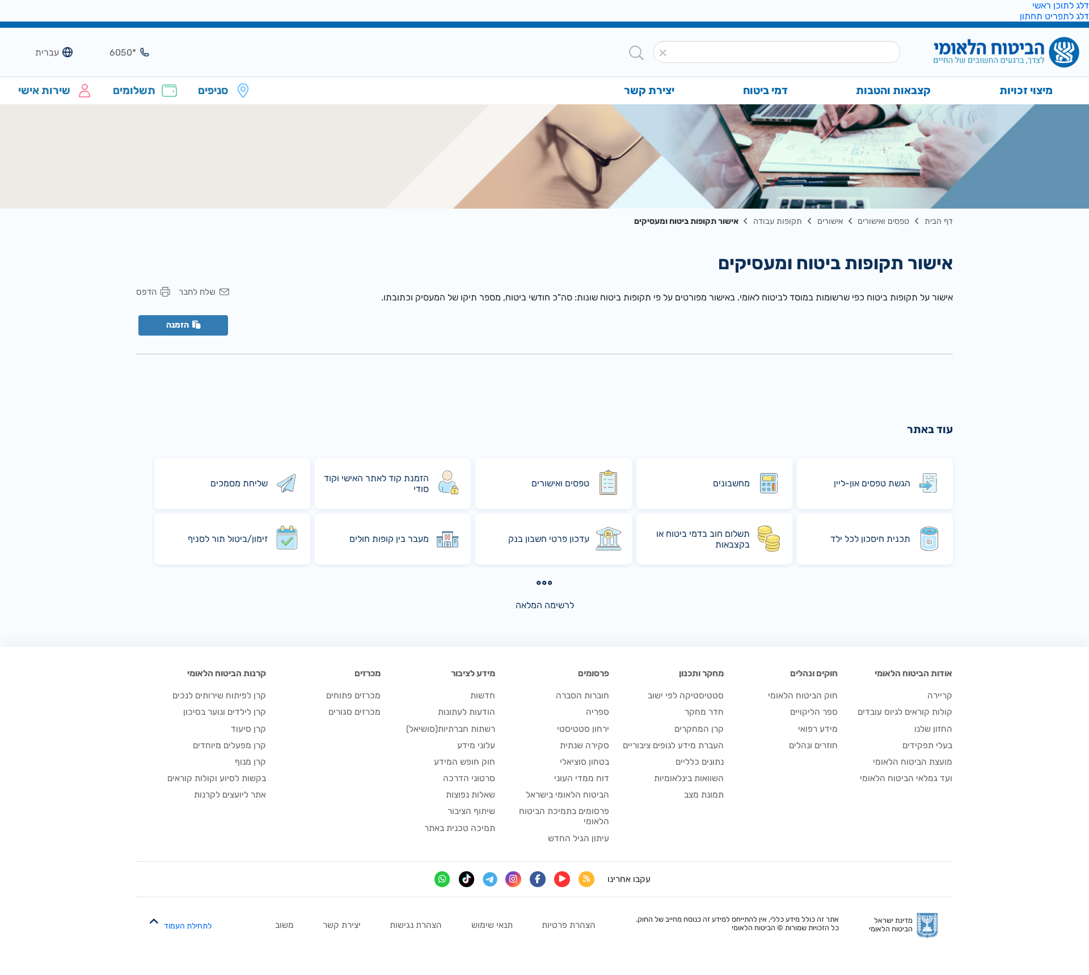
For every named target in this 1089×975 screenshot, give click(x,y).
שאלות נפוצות (470, 795)
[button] (663, 53)
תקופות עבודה (777, 221)
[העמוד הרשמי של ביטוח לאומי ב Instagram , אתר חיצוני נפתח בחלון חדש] (513, 879)
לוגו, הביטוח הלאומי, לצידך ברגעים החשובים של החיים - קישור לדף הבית (988, 53)
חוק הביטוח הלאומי (803, 695)
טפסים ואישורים (883, 221)
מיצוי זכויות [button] (1026, 90)
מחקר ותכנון (701, 673)
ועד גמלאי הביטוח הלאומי (906, 778)
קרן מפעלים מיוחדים (229, 745)
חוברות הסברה (582, 695)
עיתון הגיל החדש (578, 838)
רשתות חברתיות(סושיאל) (450, 729)
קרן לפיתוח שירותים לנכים (219, 695)
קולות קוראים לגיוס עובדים (905, 712)
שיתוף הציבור (471, 811)
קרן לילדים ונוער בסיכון (224, 712)
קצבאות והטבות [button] (893, 90)
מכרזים (367, 673)
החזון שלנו (933, 729)
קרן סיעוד (248, 729)
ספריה (597, 712)
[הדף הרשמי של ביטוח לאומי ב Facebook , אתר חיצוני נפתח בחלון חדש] (538, 879)
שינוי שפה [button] (39, 52)
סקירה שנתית (584, 745)
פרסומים (593, 673)
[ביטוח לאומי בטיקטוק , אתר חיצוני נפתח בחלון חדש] (467, 879)
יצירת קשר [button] (649, 90)
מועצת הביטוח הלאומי (912, 762)
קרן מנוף (250, 762)
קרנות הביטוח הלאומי (226, 673)
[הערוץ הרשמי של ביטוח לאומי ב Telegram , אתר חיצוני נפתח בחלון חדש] (490, 879)
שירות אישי (44, 90)
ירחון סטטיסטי (583, 729)
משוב (284, 925)
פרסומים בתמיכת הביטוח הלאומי (564, 816)
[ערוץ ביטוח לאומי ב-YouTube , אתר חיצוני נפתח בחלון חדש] (562, 879)
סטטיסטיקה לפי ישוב (686, 695)
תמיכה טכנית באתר (459, 828)
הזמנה (177, 325)
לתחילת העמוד (187, 926)
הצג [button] (116, 52)
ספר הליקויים (814, 712)
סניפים (213, 90)
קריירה (939, 695)
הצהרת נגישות (416, 925)
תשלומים (134, 90)
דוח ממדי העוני (581, 778)
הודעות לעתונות (466, 712)
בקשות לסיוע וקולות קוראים (216, 778)
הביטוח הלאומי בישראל (567, 795)
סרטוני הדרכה (469, 778)
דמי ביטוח (765, 90)
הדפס (146, 292)
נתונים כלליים (700, 762)
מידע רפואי (818, 729)
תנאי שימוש (492, 925)
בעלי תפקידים (927, 745)
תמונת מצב (704, 795)
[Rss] (586, 879)
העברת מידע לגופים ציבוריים (673, 745)
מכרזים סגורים (354, 712)
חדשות (482, 695)
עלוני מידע (476, 745)
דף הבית (939, 221)
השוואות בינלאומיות (689, 778)
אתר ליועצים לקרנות (230, 795)
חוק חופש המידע (464, 762)
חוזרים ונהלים (813, 745)
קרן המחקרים (699, 729)
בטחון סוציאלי (584, 762)
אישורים (830, 221)
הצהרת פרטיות (569, 925)
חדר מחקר (704, 712)
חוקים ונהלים (814, 673)
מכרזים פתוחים (353, 695)
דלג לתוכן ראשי (1060, 5)
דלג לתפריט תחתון (1054, 16)
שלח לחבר (197, 292)
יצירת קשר (342, 925)
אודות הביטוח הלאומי (913, 673)
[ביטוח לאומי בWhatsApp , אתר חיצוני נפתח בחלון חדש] (442, 879)
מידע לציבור (473, 673)
